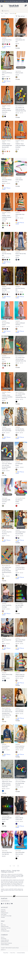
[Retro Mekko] (5, 44)
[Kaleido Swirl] (5, 329)
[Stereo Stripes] (16, 220)
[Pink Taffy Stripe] (9, 225)
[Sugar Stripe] (16, 752)
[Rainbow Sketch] (3, 79)
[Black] (16, 401)
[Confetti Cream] (16, 716)
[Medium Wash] (16, 260)
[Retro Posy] (5, 116)
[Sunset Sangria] (7, 151)
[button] (25, 6)
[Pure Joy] (3, 186)
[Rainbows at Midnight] (3, 223)
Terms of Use (12, 952)
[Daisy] (19, 538)
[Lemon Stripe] (7, 225)
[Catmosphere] (5, 260)
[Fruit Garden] (7, 403)
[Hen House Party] (3, 227)
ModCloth (9, 947)
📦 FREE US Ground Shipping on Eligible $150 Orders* (14, 1)
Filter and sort (21, 16)
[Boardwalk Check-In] (5, 646)
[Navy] (16, 824)
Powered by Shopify (15, 947)
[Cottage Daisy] (3, 225)
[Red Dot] (5, 151)
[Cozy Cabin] (7, 294)
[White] (19, 77)
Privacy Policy (5, 952)
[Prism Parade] (16, 646)
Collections (6, 13)
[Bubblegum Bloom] (7, 79)
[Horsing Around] (9, 151)
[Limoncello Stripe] (9, 260)
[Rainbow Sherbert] (3, 611)
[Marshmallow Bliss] (19, 575)
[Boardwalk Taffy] (3, 329)
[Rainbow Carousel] (5, 223)
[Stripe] (3, 506)
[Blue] (3, 791)
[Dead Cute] (3, 44)
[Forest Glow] (7, 329)
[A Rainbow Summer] (3, 116)
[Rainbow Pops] (16, 538)
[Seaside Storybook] (5, 225)
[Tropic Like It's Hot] (3, 435)
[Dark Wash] (19, 260)
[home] (14, 6)
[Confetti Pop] (7, 260)
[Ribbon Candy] (3, 260)
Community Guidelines (21, 952)
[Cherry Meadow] (5, 79)
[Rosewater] (3, 153)
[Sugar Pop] (3, 646)
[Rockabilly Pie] (7, 44)
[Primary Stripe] (3, 538)
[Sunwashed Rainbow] (9, 223)
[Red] (16, 506)
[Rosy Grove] (9, 79)
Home (2, 13)
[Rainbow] (16, 77)
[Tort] (16, 46)
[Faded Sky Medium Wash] (16, 575)
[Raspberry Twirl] (7, 223)
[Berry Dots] (9, 44)
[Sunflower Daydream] (5, 403)
